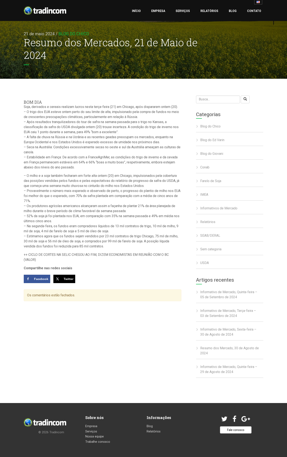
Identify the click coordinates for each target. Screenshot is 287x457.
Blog (233, 11)
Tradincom (56, 432)
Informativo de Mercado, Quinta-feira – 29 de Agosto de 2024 (228, 369)
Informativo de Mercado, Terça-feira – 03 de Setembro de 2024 (228, 313)
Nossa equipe (94, 436)
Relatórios (209, 11)
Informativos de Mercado (218, 208)
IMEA (204, 195)
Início (136, 11)
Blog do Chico (73, 33)
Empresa (158, 11)
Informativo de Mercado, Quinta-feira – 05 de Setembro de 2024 (228, 294)
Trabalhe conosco (97, 442)
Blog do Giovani (211, 154)
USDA (204, 263)
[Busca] (245, 99)
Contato (254, 11)
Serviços (183, 11)
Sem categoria (210, 249)
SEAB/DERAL (210, 236)
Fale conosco (235, 430)
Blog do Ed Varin (212, 140)
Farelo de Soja (210, 181)
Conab (204, 167)
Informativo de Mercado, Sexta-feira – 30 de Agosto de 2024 (228, 331)
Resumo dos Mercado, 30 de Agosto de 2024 (229, 350)
